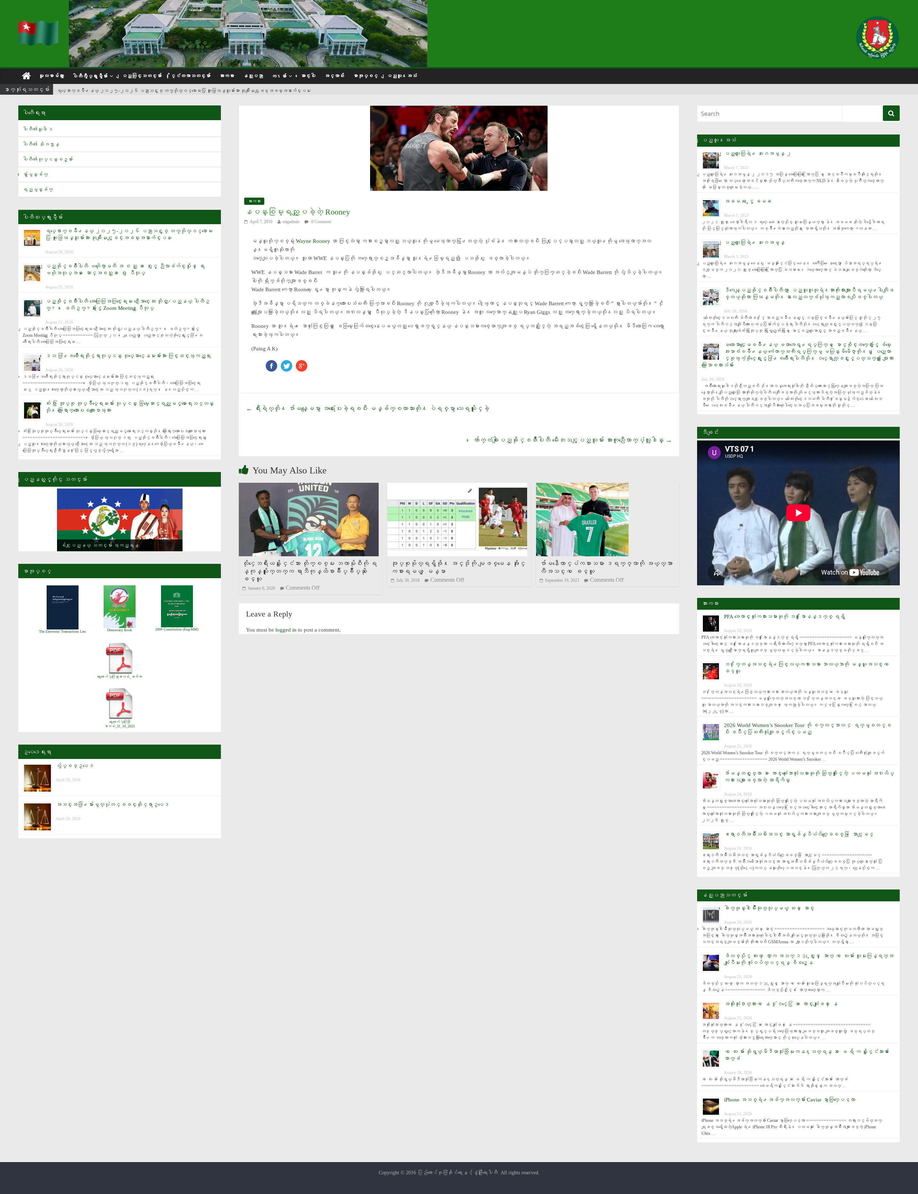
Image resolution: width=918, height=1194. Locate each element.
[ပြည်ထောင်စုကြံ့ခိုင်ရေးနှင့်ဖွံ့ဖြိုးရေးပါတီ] (39, 25)
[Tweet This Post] (286, 363)
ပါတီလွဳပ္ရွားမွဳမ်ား (90, 76)
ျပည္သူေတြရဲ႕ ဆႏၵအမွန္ (754, 242)
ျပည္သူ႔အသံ (402, 76)
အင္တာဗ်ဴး (334, 76)
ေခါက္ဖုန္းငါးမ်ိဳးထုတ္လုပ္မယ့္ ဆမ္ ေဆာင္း (769, 908)
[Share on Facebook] (271, 363)
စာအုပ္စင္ (365, 76)
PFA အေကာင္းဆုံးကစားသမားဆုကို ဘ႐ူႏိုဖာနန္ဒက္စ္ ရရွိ (784, 616)
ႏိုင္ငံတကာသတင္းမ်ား (190, 76)
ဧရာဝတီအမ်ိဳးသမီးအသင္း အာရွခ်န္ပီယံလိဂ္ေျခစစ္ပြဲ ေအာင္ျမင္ (799, 834)
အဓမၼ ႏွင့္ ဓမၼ (747, 201)
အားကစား (226, 76)
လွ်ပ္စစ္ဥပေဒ (75, 766)
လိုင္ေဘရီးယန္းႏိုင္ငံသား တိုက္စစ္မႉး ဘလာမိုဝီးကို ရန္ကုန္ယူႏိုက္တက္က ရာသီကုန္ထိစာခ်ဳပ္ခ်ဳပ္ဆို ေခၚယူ (309, 571)
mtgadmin (291, 221)
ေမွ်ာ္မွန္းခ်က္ (35, 174)
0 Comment (320, 221)
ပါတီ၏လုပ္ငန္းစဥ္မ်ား (48, 159)
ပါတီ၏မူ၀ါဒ (38, 129)
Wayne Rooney (313, 241)
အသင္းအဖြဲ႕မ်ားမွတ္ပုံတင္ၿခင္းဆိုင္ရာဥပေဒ (112, 804)
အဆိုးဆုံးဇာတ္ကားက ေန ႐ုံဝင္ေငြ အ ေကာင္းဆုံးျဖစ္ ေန (781, 1004)
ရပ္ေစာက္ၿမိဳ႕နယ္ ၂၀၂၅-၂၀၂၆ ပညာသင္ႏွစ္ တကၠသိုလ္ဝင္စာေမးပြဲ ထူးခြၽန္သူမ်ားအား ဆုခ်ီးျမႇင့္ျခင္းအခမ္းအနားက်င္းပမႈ (184, 90)
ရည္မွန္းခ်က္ (38, 189)
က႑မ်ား (279, 76)
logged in (286, 630)
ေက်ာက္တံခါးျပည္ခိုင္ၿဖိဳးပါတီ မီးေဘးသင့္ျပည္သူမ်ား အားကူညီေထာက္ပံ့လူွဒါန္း (572, 440)
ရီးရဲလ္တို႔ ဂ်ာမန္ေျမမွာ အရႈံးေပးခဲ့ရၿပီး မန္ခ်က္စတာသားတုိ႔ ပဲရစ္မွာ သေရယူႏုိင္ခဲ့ (367, 408)
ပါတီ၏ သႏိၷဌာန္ (41, 144)
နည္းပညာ (253, 76)
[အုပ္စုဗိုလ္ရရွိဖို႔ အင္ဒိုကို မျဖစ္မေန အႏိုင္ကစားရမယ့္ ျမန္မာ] (457, 487)
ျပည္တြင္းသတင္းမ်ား (142, 76)
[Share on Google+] (301, 363)
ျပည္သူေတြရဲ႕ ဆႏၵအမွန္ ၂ (757, 153)
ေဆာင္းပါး (308, 76)
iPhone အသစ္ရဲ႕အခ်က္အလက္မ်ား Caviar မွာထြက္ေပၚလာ (789, 1100)
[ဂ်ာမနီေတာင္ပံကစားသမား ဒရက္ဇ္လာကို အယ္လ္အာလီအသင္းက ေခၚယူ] (582, 487)
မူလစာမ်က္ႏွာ (51, 76)
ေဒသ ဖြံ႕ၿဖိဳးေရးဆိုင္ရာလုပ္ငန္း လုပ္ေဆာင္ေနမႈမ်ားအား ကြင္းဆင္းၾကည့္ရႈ (128, 356)
